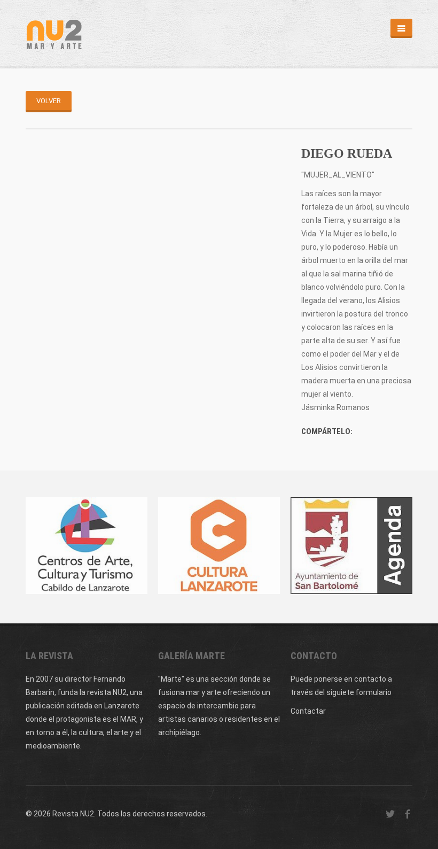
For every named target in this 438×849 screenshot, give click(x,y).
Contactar (308, 711)
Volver (48, 101)
